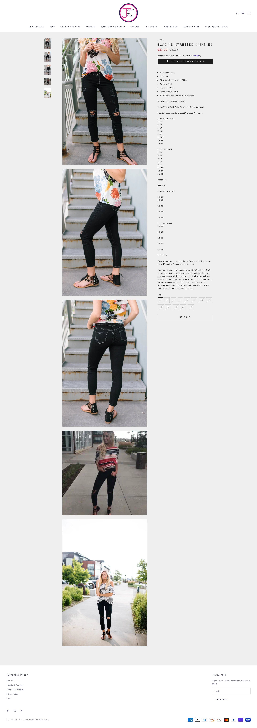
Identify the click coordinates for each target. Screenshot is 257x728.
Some (160, 40)
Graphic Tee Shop (70, 27)
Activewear (152, 27)
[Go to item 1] (48, 43)
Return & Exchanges (14, 689)
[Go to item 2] (48, 56)
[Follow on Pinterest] (21, 710)
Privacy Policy (12, 694)
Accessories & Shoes (216, 27)
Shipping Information (15, 685)
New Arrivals (36, 27)
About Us (10, 680)
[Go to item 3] (48, 69)
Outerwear (170, 27)
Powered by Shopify (39, 720)
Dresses (134, 27)
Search (9, 698)
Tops (52, 27)
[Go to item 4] (48, 81)
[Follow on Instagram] (14, 710)
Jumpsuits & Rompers (113, 27)
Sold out (185, 317)
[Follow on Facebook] (7, 710)
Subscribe (222, 700)
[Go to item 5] (48, 92)
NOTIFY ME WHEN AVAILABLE (188, 61)
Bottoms (91, 27)
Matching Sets (191, 27)
